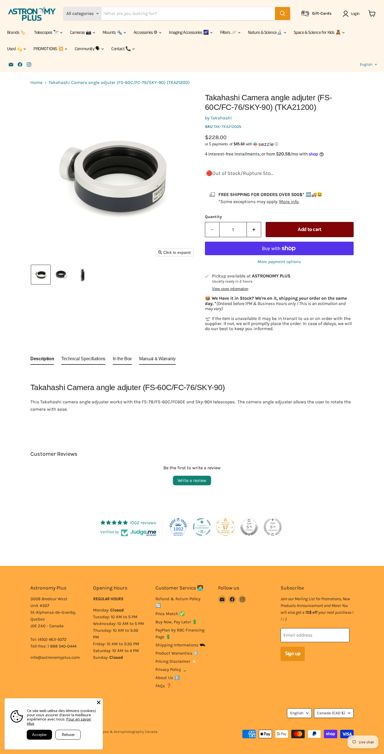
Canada (331, 713)
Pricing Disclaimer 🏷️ (175, 661)
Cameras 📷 (81, 32)
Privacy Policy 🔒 (171, 669)
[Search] (282, 13)
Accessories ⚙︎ (146, 32)
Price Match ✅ (170, 613)
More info (289, 201)
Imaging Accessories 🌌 (189, 32)
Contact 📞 (121, 49)
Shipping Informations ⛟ (180, 645)
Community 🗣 (88, 49)
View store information (230, 289)
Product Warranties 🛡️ (177, 653)
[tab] (42, 360)
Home (36, 82)
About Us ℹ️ (167, 677)
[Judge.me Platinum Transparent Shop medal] (202, 527)
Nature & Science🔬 (265, 32)
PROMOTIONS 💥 (48, 49)
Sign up (292, 654)
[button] (352, 13)
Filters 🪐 (228, 32)
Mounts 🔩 (113, 32)
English (366, 64)
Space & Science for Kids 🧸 (318, 32)
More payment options (279, 261)
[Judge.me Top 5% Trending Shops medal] (273, 527)
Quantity (213, 217)
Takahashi (221, 118)
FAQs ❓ (163, 685)
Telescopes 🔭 (47, 32)
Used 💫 (15, 49)
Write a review (192, 480)
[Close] (98, 702)
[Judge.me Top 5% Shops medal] (249, 527)
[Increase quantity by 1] (254, 229)
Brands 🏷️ (16, 32)
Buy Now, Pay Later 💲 (176, 621)
